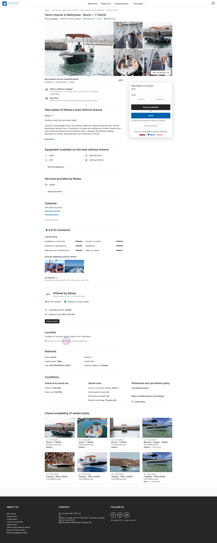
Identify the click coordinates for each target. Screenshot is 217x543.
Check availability (151, 107)
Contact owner (52, 321)
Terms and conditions (15, 522)
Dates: (133, 95)
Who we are (11, 514)
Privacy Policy (12, 516)
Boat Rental (92, 4)
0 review (54, 19)
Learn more (140, 401)
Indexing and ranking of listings (18, 527)
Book (151, 115)
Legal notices (12, 524)
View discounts (52, 215)
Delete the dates (51, 220)
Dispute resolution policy (16, 530)
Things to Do (106, 4)
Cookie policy (12, 519)
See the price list (52, 211)
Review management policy (17, 533)
